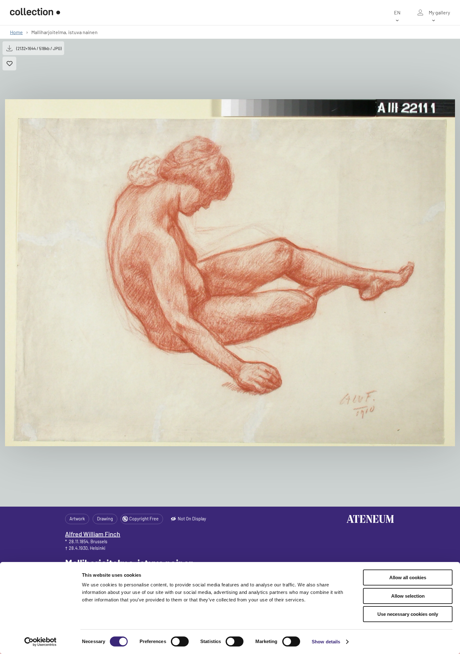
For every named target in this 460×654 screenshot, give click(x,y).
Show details (326, 641)
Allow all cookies (407, 577)
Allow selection (408, 596)
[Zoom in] (230, 272)
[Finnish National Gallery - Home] (35, 12)
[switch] (180, 641)
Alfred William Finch (92, 534)
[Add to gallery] (9, 63)
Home (16, 32)
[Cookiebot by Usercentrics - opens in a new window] (40, 641)
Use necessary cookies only (407, 614)
